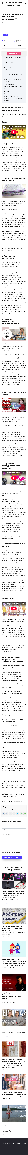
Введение (9, 62)
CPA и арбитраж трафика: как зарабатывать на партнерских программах (12, 928)
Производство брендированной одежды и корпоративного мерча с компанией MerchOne (13, 893)
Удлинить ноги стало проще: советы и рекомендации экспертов (14, 1093)
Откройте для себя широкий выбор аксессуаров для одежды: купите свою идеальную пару (13, 1061)
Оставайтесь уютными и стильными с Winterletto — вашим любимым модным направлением (14, 961)
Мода (5, 34)
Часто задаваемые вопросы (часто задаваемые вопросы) (13, 98)
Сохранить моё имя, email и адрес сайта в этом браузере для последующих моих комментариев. (14, 852)
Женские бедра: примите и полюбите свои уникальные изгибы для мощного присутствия (14, 1125)
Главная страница (7, 11)
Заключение (10, 94)
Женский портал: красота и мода (14, 4)
